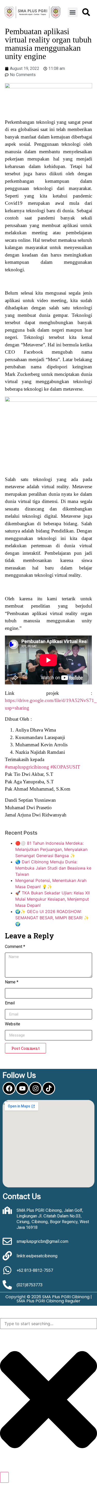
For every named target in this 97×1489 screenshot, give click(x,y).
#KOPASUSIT (65, 767)
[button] (73, 12)
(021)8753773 (29, 1284)
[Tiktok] (48, 1088)
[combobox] (48, 1323)
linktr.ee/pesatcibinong (37, 1255)
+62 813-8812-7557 (35, 1270)
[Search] (4, 1477)
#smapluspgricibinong (27, 767)
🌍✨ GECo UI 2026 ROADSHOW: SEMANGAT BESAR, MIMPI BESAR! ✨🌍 (52, 917)
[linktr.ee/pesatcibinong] (7, 1255)
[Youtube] (22, 1088)
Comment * (15, 947)
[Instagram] (35, 1088)
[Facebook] (9, 1088)
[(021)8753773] (7, 1284)
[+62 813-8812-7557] (7, 1270)
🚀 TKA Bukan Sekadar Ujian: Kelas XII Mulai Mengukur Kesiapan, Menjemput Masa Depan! (52, 899)
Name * (11, 982)
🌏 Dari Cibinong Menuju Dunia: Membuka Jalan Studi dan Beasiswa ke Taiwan (53, 868)
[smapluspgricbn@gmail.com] (7, 1241)
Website (12, 1024)
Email (10, 1003)
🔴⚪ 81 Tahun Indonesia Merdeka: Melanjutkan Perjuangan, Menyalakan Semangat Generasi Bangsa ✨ (51, 849)
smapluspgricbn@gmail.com (42, 1241)
